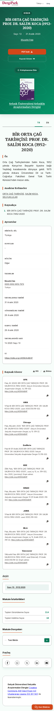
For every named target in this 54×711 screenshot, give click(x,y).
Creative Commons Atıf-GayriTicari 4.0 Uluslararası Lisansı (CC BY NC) (23, 690)
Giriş (48, 3)
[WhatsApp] (17, 663)
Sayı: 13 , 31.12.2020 (16, 587)
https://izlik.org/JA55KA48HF (19, 358)
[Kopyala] (47, 395)
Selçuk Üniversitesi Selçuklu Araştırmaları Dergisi (27, 105)
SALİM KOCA (31, 194)
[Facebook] (7, 663)
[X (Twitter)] (27, 663)
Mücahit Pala (27, 39)
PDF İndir (25, 52)
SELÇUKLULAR (10, 197)
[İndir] (46, 640)
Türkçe (38, 3)
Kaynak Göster (25, 59)
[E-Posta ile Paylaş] (46, 663)
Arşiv (6, 576)
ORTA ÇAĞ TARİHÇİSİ (13, 194)
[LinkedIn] (37, 663)
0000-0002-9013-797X (14, 284)
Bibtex (48, 371)
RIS (37, 371)
